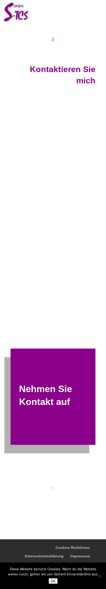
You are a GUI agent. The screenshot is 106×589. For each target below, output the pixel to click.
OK (53, 581)
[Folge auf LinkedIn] (17, 303)
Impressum (80, 556)
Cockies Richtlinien (73, 547)
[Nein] (99, 575)
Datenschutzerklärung (44, 556)
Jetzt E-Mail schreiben (54, 247)
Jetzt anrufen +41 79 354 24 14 (58, 230)
